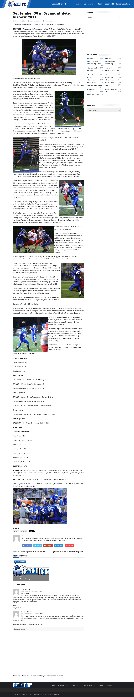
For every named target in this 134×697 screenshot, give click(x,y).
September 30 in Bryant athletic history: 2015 (30, 552)
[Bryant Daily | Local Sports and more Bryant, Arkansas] (16, 4)
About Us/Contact (60, 685)
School (90, 77)
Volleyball (109, 68)
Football (38, 21)
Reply (41, 591)
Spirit (107, 85)
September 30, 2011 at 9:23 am (29, 591)
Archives (32, 21)
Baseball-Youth (92, 68)
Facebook (28, 545)
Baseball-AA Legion (94, 94)
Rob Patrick (26, 535)
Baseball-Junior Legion (95, 85)
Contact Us (89, 685)
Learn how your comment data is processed (50, 676)
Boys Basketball (93, 61)
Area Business (21, 562)
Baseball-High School (60, 4)
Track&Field (109, 4)
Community (109, 63)
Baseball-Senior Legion (113, 70)
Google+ (48, 545)
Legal (109, 685)
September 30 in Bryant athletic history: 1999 (67, 552)
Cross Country (110, 82)
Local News (91, 75)
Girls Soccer (88, 4)
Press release (110, 80)
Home (100, 685)
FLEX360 (57, 694)
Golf (89, 92)
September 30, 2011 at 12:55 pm (30, 613)
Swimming (91, 89)
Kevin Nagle (24, 78)
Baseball (108, 92)
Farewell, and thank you (23, 579)
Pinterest (70, 545)
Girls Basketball (110, 61)
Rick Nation (36, 78)
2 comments (48, 21)
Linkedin (59, 545)
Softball (99, 4)
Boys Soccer (76, 4)
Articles (76, 685)
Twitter (39, 545)
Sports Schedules (123, 4)
